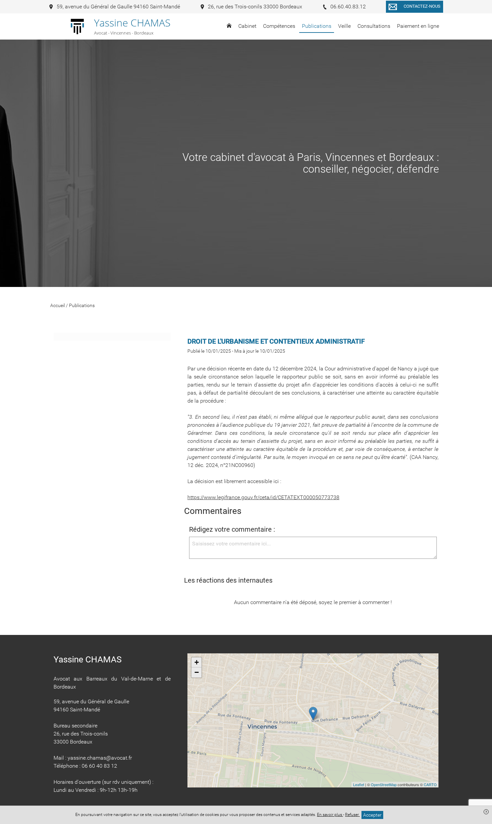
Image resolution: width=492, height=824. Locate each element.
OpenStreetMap (384, 784)
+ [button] (196, 662)
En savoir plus (330, 814)
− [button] (196, 672)
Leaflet (358, 784)
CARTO (430, 784)
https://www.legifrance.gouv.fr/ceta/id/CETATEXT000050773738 (263, 497)
